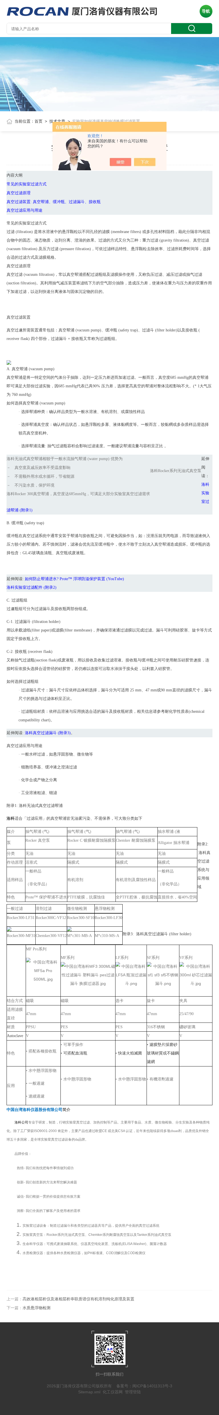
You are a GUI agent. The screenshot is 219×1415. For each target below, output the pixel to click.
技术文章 (57, 121)
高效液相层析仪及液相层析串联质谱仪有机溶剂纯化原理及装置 (78, 1299)
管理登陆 (133, 1392)
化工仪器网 (113, 1392)
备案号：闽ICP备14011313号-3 (144, 1386)
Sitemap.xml (89, 1392)
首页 (38, 121)
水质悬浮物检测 (36, 1307)
